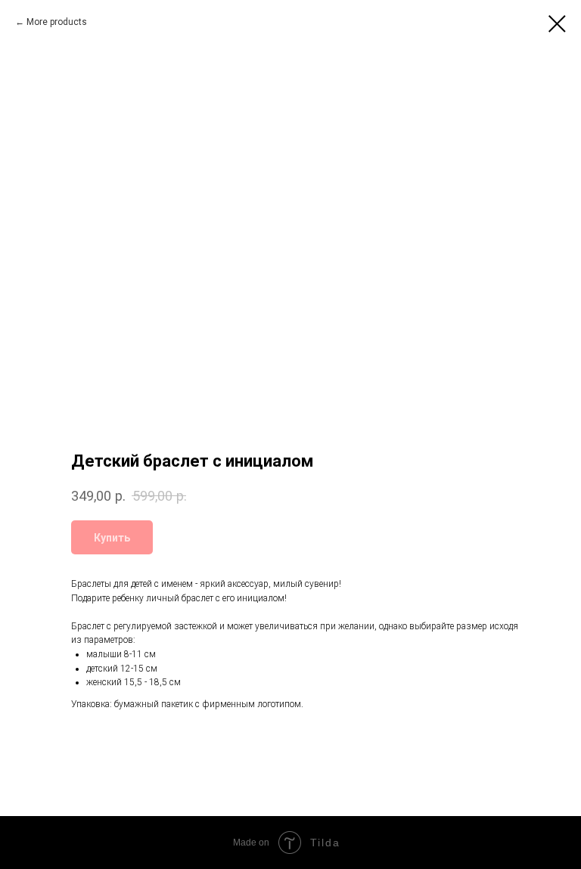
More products (56, 22)
